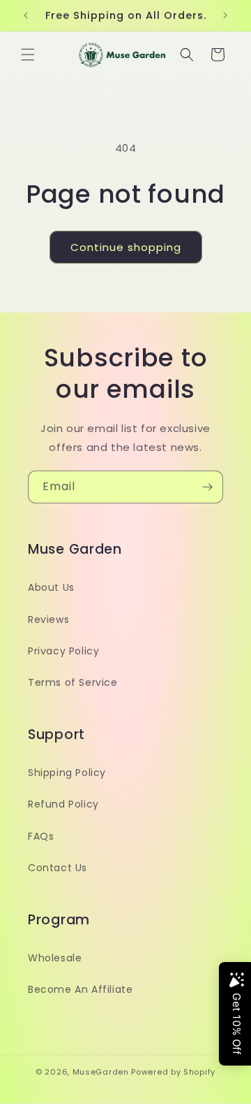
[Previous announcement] (25, 15)
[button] (28, 54)
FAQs (41, 836)
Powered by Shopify (173, 1071)
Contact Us (57, 868)
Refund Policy (63, 804)
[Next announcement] (225, 15)
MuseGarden (101, 1071)
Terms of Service (73, 682)
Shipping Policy (67, 773)
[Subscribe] (207, 487)
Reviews (48, 619)
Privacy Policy (63, 651)
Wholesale (55, 958)
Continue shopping (125, 247)
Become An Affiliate (80, 989)
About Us (51, 587)
